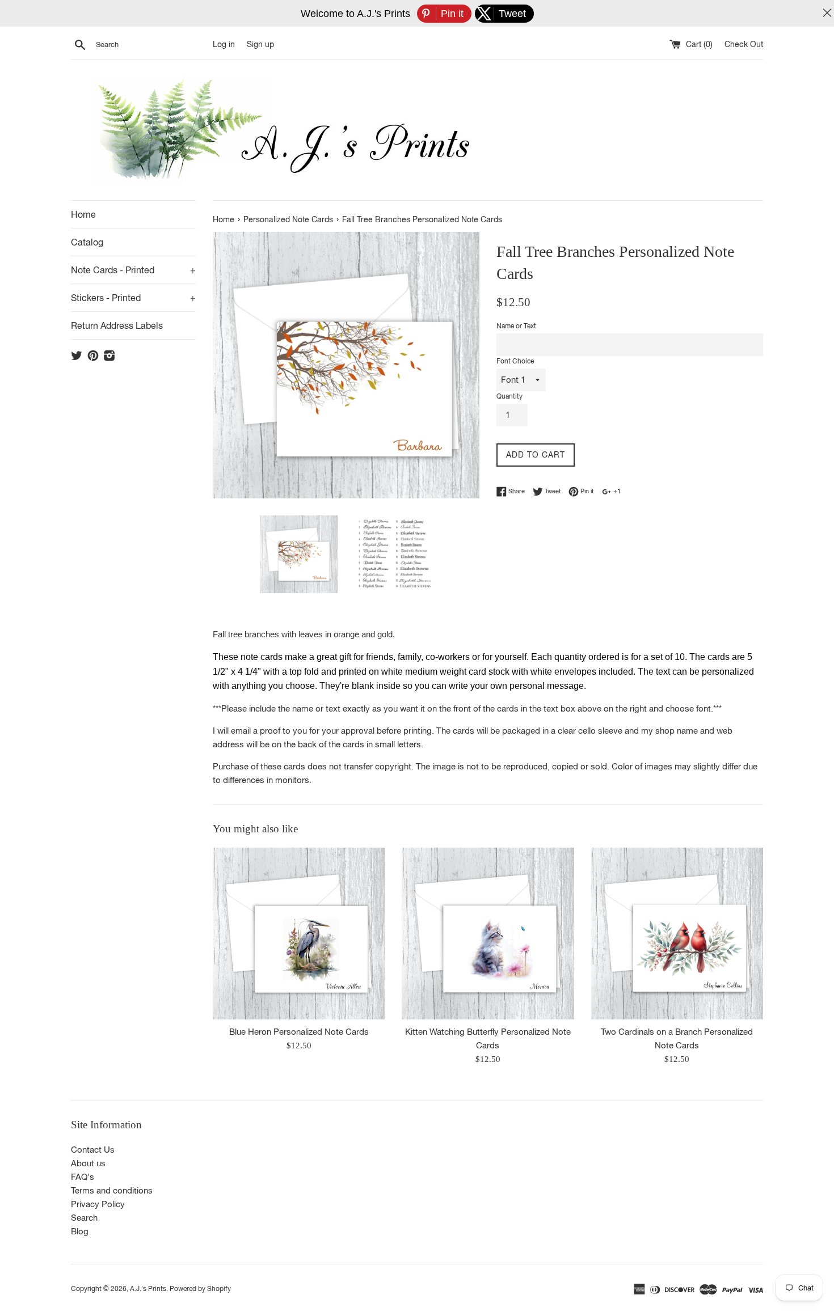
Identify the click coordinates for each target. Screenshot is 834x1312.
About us (88, 1163)
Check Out (744, 44)
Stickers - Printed (133, 298)
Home (83, 214)
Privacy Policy (98, 1204)
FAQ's (82, 1177)
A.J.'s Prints (148, 1289)
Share (516, 491)
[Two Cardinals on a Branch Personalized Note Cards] (677, 933)
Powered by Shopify (200, 1289)
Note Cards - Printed (133, 270)
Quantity (509, 396)
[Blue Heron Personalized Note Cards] (299, 933)
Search (84, 1217)
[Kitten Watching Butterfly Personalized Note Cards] (488, 933)
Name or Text (516, 326)
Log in (224, 44)
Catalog (87, 242)
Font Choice (515, 361)
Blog (80, 1231)
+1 (616, 491)
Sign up (260, 44)
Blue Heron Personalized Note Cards (299, 1031)
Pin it (586, 491)
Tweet (552, 491)
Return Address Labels (117, 325)
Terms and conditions (112, 1190)
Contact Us (93, 1149)
